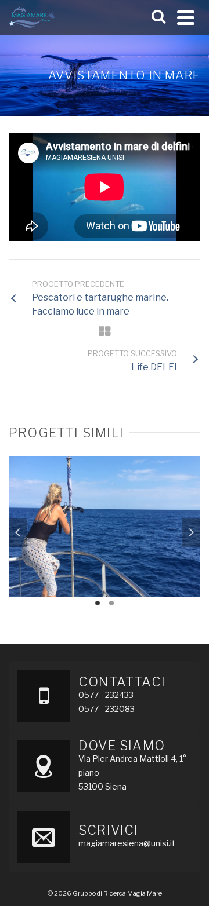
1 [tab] (97, 603)
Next (191, 532)
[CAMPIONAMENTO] (104, 503)
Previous (18, 532)
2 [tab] (111, 603)
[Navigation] (185, 17)
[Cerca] (158, 17)
